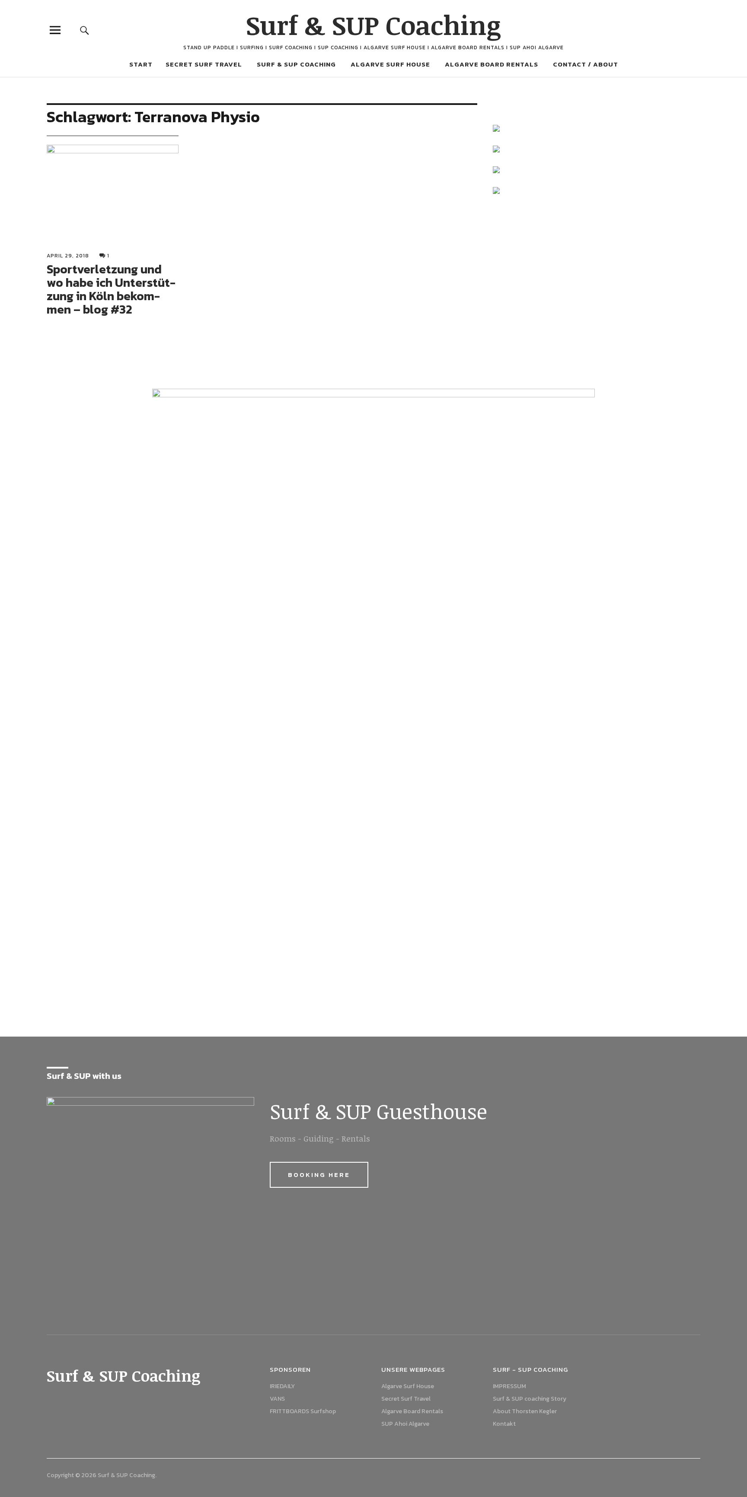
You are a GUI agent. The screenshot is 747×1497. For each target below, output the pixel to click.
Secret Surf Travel (204, 64)
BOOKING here (319, 1175)
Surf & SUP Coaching (373, 24)
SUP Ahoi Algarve (405, 1423)
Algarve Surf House (390, 64)
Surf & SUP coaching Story (529, 1398)
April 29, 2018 (68, 256)
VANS (277, 1398)
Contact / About (585, 64)
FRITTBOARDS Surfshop (303, 1411)
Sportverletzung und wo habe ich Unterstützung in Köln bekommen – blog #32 (111, 289)
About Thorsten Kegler (525, 1411)
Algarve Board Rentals (491, 64)
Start (141, 64)
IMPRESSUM (509, 1386)
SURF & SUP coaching (296, 64)
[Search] (84, 30)
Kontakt (504, 1423)
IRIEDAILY (282, 1386)
